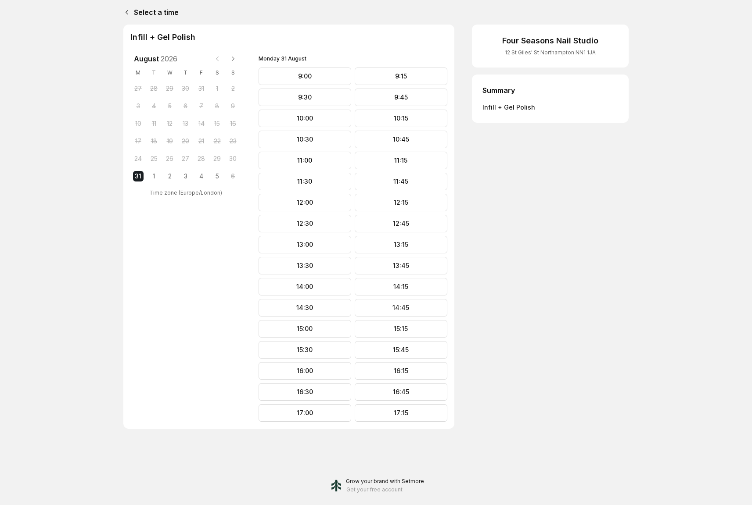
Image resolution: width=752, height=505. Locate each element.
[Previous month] (217, 59)
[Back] (125, 12)
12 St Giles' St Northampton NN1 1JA (550, 52)
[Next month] (233, 59)
